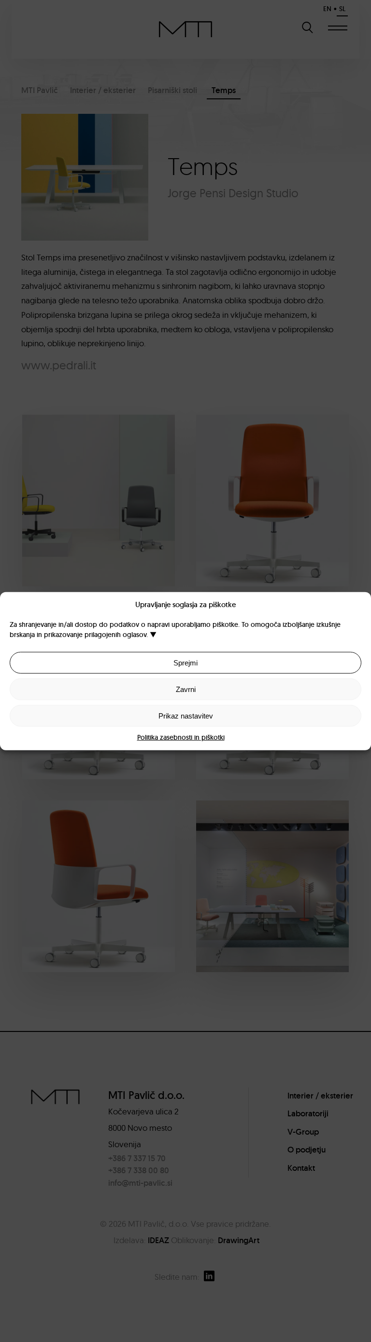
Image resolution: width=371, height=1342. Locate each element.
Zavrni (186, 689)
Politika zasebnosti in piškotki (181, 737)
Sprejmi (185, 662)
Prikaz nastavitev (185, 715)
